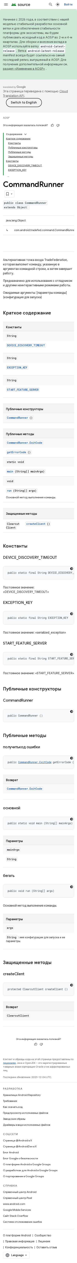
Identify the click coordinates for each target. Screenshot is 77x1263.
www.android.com (14, 1204)
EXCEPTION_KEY (17, 367)
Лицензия (44, 1241)
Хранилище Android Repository (22, 1095)
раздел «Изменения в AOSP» (24, 69)
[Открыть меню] (6, 4)
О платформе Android (17, 1235)
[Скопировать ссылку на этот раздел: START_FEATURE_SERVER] (51, 643)
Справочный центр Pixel (17, 1198)
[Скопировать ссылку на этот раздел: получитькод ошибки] (44, 747)
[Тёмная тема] (71, 568)
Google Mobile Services (17, 1210)
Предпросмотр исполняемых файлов (25, 1113)
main (10, 471)
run (9, 490)
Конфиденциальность (19, 1247)
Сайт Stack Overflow (15, 1215)
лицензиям (9, 1063)
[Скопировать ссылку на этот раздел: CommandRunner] (37, 700)
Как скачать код (13, 1107)
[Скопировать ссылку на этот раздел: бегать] (19, 876)
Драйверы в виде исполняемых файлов (26, 1124)
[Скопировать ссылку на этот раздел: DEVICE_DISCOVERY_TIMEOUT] (61, 558)
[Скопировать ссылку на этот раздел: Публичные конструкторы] (65, 689)
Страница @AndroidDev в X (20, 1146)
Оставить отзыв (46, 1247)
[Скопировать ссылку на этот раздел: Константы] (32, 546)
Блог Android (11, 1152)
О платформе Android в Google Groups (26, 1164)
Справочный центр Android (19, 1192)
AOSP (6, 117)
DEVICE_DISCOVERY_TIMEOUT (26, 345)
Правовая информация (19, 1241)
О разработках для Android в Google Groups (30, 1170)
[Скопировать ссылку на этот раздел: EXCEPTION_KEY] (37, 603)
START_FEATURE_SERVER (22, 389)
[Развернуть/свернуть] (25, 134)
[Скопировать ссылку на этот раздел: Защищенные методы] (55, 963)
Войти (68, 4)
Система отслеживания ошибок (22, 1221)
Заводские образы (14, 1119)
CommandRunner (17, 417)
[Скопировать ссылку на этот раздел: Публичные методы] (50, 736)
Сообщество (43, 1235)
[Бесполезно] (58, 125)
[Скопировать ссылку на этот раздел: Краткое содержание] (56, 313)
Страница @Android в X (17, 1140)
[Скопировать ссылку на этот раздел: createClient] (29, 974)
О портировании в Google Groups (23, 1176)
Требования (10, 1101)
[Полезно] (52, 125)
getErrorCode (16, 452)
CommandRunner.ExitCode (24, 442)
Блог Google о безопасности (20, 1158)
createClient (35, 524)
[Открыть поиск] (50, 4)
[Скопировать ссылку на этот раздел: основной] (25, 808)
